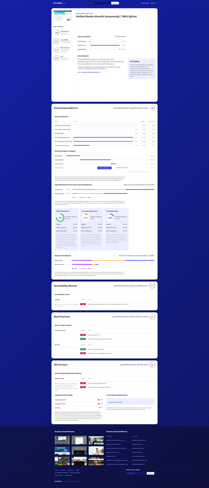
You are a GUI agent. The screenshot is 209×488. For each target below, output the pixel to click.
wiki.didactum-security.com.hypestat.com (118, 460)
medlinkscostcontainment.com (115, 440)
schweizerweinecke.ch (138, 464)
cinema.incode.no (137, 452)
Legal (77, 470)
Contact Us (71, 470)
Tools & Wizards (145, 3)
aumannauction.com (138, 448)
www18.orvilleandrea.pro (139, 440)
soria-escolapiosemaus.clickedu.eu (116, 448)
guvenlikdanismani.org (84, 13)
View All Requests (104, 168)
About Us (153, 3)
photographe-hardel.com (113, 444)
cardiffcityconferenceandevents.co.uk (117, 464)
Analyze (115, 3)
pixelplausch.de (110, 456)
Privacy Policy (59, 475)
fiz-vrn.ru (134, 436)
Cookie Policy (68, 475)
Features (63, 470)
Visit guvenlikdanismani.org (88, 72)
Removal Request (75, 472)
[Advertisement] (116, 28)
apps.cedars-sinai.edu (138, 456)
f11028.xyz (109, 436)
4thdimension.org (137, 444)
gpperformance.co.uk (112, 452)
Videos (57, 470)
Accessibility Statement (61, 472)
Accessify (59, 3)
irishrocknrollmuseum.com (140, 460)
